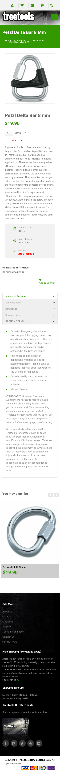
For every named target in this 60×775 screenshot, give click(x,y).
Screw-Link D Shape (14, 567)
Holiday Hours (9, 641)
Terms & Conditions (13, 631)
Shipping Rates (13, 315)
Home (8, 40)
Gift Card (7, 616)
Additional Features (15, 296)
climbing (21, 40)
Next (56, 495)
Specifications (13, 302)
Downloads (11, 308)
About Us (7, 611)
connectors (38, 40)
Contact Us (8, 636)
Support (6, 626)
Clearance (7, 621)
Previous (50, 495)
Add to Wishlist (47, 282)
